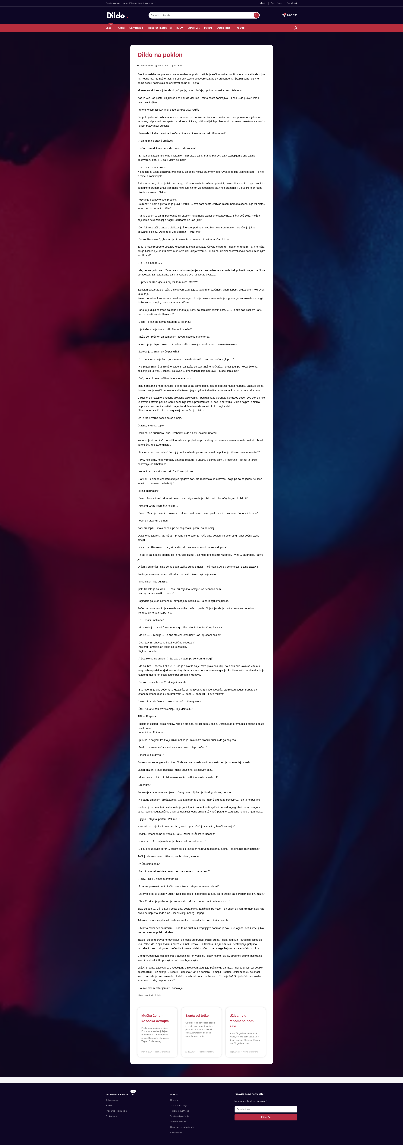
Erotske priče (146, 65)
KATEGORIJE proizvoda (120, 1094)
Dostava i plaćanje (179, 1116)
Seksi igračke (112, 1100)
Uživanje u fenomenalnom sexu (242, 1021)
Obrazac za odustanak (182, 1127)
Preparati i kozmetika (116, 1111)
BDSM (109, 1105)
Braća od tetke (197, 1015)
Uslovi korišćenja (178, 1105)
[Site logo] (118, 15)
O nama (174, 1100)
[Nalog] (296, 28)
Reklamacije (176, 1132)
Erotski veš (111, 1116)
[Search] (256, 15)
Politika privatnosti (179, 1111)
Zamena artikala (178, 1121)
